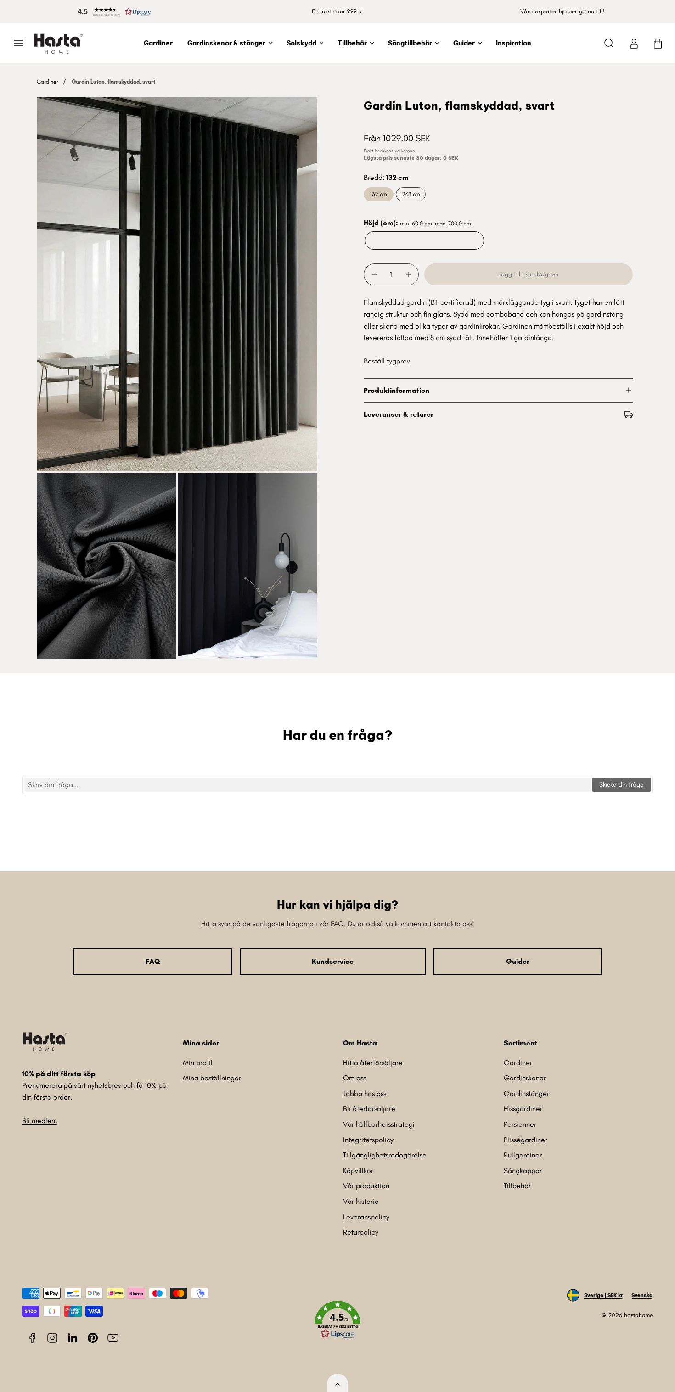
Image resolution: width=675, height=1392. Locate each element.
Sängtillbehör (410, 43)
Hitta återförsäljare (373, 1062)
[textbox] (308, 784)
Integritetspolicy (368, 1139)
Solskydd (301, 43)
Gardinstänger (526, 1093)
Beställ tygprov (387, 361)
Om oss (354, 1077)
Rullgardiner (523, 1155)
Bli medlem (39, 1120)
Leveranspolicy (366, 1217)
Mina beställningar (212, 1077)
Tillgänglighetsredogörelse (385, 1155)
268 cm (411, 193)
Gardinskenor (525, 1077)
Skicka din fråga (621, 784)
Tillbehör (352, 43)
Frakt (368, 151)
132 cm (378, 193)
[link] (634, 43)
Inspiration (513, 43)
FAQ (153, 961)
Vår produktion (366, 1185)
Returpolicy (360, 1232)
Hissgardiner (523, 1108)
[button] (112, 11)
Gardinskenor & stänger (226, 43)
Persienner (520, 1124)
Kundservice (333, 961)
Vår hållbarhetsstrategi (379, 1124)
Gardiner (158, 43)
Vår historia (361, 1201)
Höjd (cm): (417, 222)
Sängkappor (523, 1170)
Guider (464, 43)
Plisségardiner (525, 1139)
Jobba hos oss (364, 1093)
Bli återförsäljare (369, 1108)
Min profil (198, 1062)
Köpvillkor (358, 1170)
